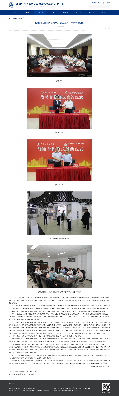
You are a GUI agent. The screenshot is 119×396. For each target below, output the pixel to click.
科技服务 (65, 12)
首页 (15, 12)
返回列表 (107, 28)
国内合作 (40, 12)
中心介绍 (27, 12)
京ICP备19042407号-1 (65, 388)
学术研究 (78, 12)
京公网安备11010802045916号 (82, 388)
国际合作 (53, 12)
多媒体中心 (104, 12)
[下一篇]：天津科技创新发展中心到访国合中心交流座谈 (23, 371)
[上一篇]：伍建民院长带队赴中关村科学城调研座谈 (21, 374)
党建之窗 (91, 12)
